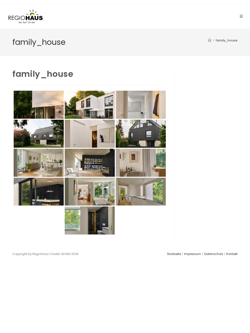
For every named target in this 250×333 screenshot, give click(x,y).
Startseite (174, 254)
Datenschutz (213, 254)
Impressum (192, 254)
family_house (227, 40)
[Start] (209, 40)
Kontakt (232, 254)
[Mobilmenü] (241, 16)
